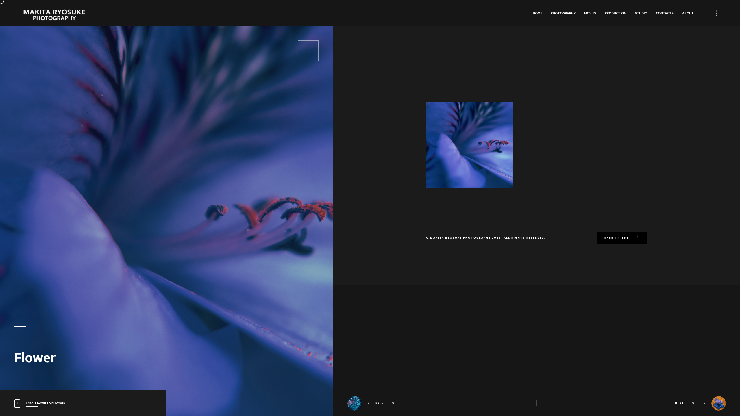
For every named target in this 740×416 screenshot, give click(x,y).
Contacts (665, 13)
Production (615, 13)
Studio (641, 13)
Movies (590, 13)
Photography (563, 13)
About (688, 13)
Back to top (617, 238)
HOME (537, 13)
